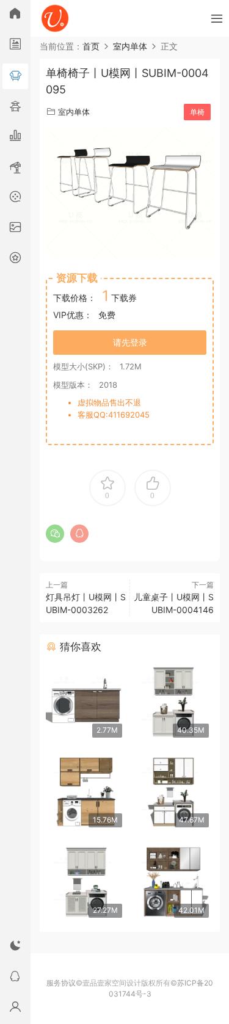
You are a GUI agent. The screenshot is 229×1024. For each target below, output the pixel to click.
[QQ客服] (15, 978)
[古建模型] (15, 107)
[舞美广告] (15, 198)
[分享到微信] (55, 534)
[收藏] (15, 259)
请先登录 (130, 342)
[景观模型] (15, 46)
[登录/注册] (15, 1009)
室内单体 (74, 112)
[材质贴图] (15, 229)
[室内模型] (15, 76)
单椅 (197, 112)
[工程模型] (15, 168)
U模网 (55, 18)
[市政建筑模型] (15, 137)
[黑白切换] (15, 947)
